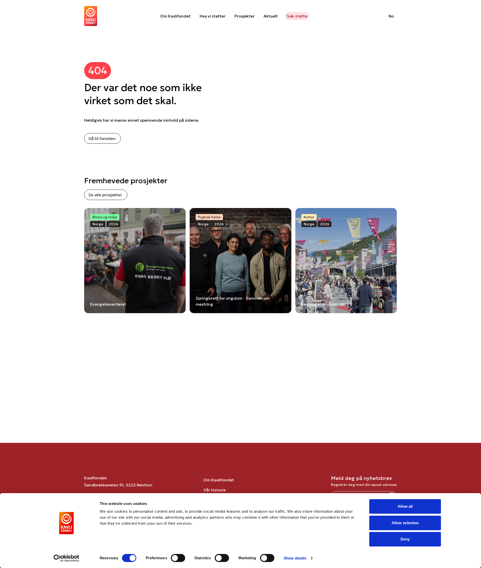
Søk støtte (297, 16)
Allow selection (405, 523)
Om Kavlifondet (175, 16)
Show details (295, 558)
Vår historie (214, 489)
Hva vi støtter (212, 16)
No (391, 16)
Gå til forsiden (101, 138)
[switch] (178, 558)
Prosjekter (244, 16)
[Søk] (372, 16)
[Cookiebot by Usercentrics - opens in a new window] (66, 558)
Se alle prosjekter (105, 194)
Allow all (405, 506)
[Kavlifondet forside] (90, 16)
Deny (405, 539)
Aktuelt (271, 16)
